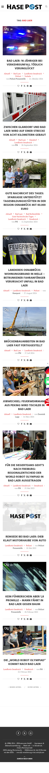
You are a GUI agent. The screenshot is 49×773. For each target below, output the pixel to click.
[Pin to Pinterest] (27, 86)
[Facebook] (18, 733)
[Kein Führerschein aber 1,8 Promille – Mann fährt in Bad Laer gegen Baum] (24, 576)
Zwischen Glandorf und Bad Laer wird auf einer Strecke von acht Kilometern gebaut (24, 131)
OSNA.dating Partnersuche (12, 750)
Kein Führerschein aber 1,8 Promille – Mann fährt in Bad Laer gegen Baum (24, 600)
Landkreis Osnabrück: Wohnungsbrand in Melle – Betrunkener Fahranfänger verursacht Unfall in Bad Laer (24, 278)
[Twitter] (24, 733)
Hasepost (16, 293)
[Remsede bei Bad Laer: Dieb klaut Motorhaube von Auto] (24, 516)
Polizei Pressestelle (18, 78)
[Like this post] (18, 86)
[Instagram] (30, 733)
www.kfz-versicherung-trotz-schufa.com (30, 752)
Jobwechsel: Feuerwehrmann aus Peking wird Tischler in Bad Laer (24, 405)
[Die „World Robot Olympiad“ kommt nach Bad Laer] (24, 640)
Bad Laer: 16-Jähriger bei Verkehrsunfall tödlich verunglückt (24, 65)
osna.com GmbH (26, 743)
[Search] (46, 6)
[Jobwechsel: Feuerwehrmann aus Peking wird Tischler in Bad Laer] (24, 381)
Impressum (38, 743)
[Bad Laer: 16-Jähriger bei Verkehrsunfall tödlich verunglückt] (24, 40)
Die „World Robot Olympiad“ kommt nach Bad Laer (24, 662)
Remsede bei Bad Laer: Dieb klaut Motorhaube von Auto (24, 539)
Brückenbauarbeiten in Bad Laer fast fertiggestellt (24, 343)
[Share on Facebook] (21, 86)
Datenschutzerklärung (12, 746)
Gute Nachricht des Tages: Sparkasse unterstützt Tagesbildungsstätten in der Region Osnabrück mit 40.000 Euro (24, 201)
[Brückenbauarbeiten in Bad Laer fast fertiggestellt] (24, 321)
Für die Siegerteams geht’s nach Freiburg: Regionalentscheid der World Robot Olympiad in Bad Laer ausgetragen (24, 473)
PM (16, 145)
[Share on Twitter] (24, 86)
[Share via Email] (31, 86)
